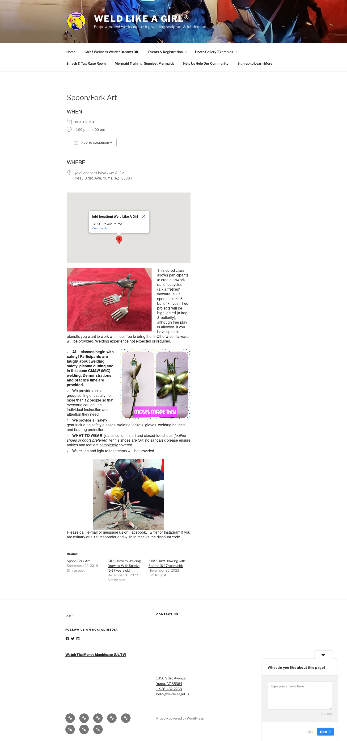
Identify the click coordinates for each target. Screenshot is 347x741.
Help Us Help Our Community (206, 63)
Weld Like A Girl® (142, 18)
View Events (100, 228)
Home (71, 52)
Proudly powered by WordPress (180, 718)
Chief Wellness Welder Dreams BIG (112, 52)
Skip (310, 731)
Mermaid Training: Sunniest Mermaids (144, 63)
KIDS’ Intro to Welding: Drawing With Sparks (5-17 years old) (124, 565)
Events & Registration (165, 52)
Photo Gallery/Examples (214, 52)
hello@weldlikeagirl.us (172, 694)
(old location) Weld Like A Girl (99, 173)
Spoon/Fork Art (78, 561)
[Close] (143, 216)
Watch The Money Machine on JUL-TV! (95, 655)
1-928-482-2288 (169, 689)
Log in (69, 615)
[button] (119, 239)
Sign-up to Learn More (254, 63)
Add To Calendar (95, 142)
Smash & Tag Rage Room (86, 63)
